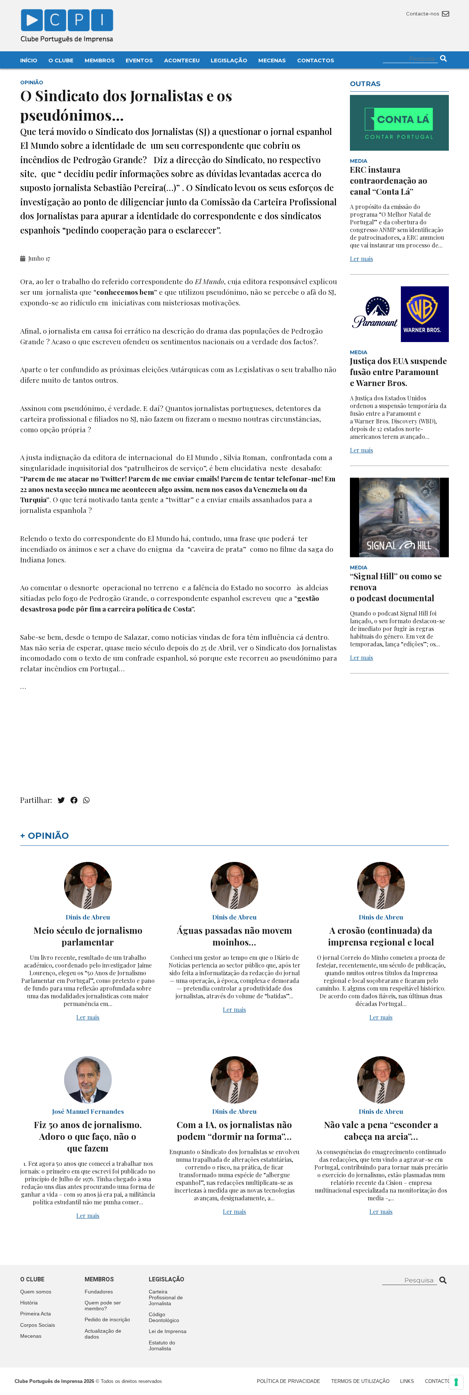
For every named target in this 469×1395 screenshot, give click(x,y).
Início (28, 60)
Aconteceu (182, 60)
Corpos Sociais (37, 1325)
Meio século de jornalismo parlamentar (88, 936)
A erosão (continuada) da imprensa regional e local (381, 936)
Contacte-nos (423, 13)
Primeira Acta (35, 1314)
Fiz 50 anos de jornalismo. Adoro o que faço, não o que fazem (88, 1136)
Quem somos (35, 1292)
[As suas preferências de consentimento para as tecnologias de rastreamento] (456, 1382)
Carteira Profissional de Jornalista (166, 1297)
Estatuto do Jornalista (162, 1345)
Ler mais (361, 259)
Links (407, 1381)
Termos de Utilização (360, 1381)
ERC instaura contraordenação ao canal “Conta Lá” (388, 180)
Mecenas (272, 60)
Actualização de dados (103, 1334)
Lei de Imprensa (168, 1331)
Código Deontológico (164, 1317)
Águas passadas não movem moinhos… (234, 936)
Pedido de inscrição (107, 1319)
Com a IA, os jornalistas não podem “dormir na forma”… (234, 1130)
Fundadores (99, 1292)
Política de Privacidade (288, 1381)
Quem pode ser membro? (103, 1305)
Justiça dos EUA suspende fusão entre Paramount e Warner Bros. (398, 371)
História (29, 1303)
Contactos (315, 60)
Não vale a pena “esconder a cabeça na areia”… (381, 1130)
